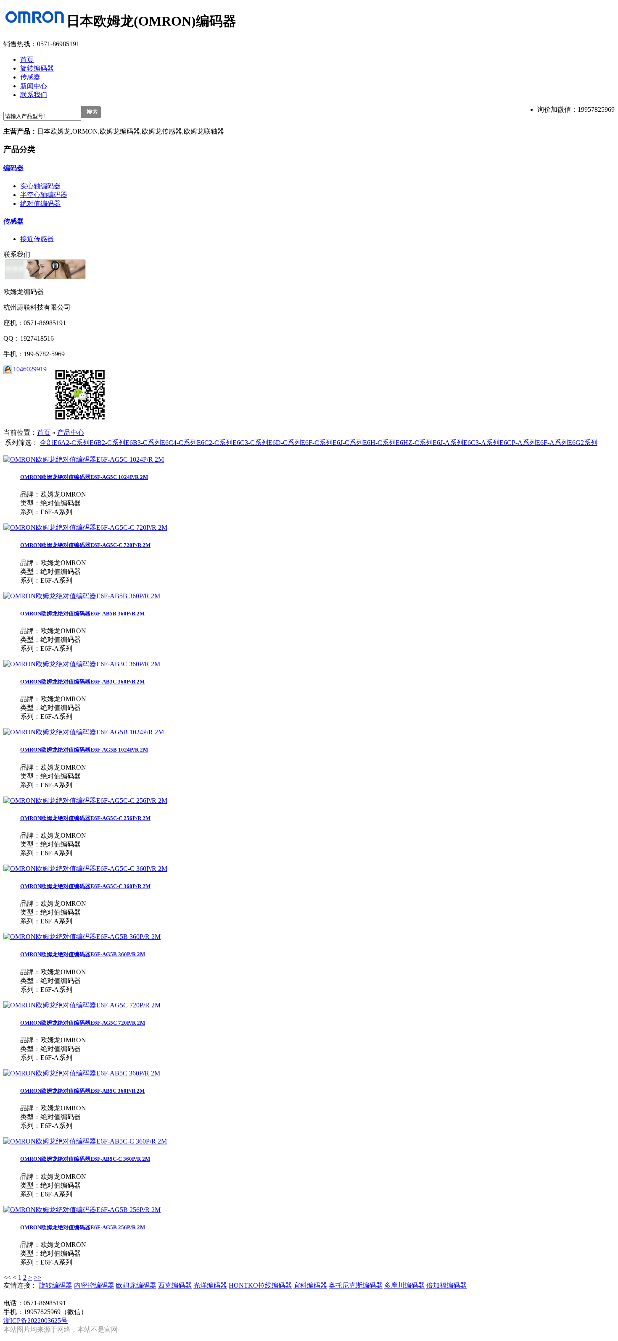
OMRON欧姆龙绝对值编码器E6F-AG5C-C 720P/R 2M (85, 545)
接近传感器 (37, 238)
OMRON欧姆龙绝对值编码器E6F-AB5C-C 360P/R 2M (85, 1159)
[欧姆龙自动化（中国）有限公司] (34, 21)
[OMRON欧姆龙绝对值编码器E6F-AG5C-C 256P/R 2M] (85, 800)
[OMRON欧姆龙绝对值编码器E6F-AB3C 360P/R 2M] (81, 664)
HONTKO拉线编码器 (260, 1285)
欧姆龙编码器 (136, 1285)
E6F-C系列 (317, 442)
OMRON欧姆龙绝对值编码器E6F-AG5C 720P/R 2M (82, 1023)
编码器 (13, 167)
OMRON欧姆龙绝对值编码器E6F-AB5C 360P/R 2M (82, 1091)
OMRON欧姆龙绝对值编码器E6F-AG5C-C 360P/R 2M (85, 886)
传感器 (13, 221)
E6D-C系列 (284, 442)
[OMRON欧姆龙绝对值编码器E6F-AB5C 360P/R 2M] (81, 1073)
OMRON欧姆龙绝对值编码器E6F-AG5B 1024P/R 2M (84, 750)
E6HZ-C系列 (414, 442)
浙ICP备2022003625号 (35, 1320)
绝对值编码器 (40, 203)
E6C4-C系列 (179, 442)
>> (37, 1277)
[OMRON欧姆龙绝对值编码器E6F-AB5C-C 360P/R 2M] (85, 1141)
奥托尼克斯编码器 (356, 1285)
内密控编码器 (94, 1285)
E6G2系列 (582, 442)
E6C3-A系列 (481, 442)
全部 (46, 442)
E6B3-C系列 (143, 442)
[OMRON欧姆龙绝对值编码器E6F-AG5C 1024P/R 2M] (83, 459)
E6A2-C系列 (71, 442)
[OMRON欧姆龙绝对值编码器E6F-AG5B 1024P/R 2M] (83, 732)
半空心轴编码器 (43, 194)
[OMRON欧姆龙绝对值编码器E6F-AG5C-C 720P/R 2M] (85, 527)
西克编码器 (175, 1285)
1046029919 (30, 369)
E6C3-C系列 (250, 442)
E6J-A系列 (448, 442)
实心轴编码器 (40, 185)
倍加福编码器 (446, 1285)
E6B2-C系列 (107, 442)
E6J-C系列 (348, 442)
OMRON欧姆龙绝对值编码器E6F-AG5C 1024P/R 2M (84, 477)
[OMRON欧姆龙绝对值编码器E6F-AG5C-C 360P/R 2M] (85, 868)
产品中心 (70, 432)
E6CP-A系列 (517, 442)
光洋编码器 (210, 1285)
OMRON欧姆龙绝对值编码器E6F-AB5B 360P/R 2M (82, 613)
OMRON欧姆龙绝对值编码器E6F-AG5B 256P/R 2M (82, 1227)
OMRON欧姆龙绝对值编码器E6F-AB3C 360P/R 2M (82, 681)
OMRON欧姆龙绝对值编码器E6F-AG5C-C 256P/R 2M (85, 818)
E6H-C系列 (379, 442)
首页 (43, 432)
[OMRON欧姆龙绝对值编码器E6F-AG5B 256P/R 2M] (82, 1209)
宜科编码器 (310, 1285)
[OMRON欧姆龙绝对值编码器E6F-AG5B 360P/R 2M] (82, 936)
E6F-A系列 (552, 442)
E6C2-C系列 (214, 442)
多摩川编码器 (404, 1285)
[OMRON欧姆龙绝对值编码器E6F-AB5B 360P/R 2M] (81, 596)
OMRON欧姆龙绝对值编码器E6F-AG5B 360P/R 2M (82, 954)
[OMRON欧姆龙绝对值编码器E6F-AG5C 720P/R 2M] (82, 1005)
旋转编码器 (55, 1285)
